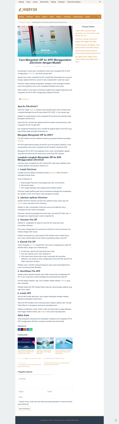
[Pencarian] (99, 17)
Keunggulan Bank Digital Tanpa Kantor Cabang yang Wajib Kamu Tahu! (86, 59)
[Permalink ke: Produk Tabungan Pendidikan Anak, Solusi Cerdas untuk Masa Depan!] (64, 343)
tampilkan (25, 99)
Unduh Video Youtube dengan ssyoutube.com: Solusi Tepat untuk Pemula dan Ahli (26, 351)
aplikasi (33, 110)
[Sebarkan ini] (19, 329)
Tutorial (39, 358)
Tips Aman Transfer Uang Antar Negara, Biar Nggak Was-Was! (44, 351)
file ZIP (32, 245)
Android (20, 141)
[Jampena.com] (28, 9)
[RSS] (100, 2)
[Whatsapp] (31, 329)
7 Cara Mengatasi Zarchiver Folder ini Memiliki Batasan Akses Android (29, 364)
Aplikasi (27, 358)
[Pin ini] (25, 329)
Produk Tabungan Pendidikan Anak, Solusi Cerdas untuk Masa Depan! (63, 351)
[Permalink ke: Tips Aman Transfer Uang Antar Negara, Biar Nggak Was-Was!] (45, 343)
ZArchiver (31, 73)
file (54, 358)
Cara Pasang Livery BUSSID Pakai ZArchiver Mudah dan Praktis (57, 364)
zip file (62, 358)
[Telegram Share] (28, 329)
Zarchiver (57, 358)
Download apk (49, 358)
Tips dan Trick (33, 358)
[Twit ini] (22, 329)
